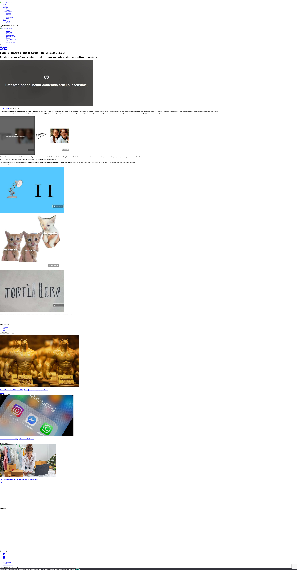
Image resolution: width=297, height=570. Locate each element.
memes (4, 328)
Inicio (4, 4)
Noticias (5, 6)
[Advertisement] (46, 497)
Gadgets (8, 10)
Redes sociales (9, 17)
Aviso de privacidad (8, 565)
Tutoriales (8, 22)
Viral (7, 18)
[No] (79, 569)
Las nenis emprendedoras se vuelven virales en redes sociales (19, 479)
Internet (5, 15)
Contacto (5, 563)
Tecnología (6, 7)
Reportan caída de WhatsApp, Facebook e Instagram (17, 439)
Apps (7, 8)
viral (4, 330)
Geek (4, 20)
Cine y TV (8, 13)
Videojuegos (9, 14)
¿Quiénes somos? (7, 562)
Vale (77, 569)
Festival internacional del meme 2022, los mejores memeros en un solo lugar (24, 390)
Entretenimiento (7, 11)
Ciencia (8, 21)
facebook (5, 327)
